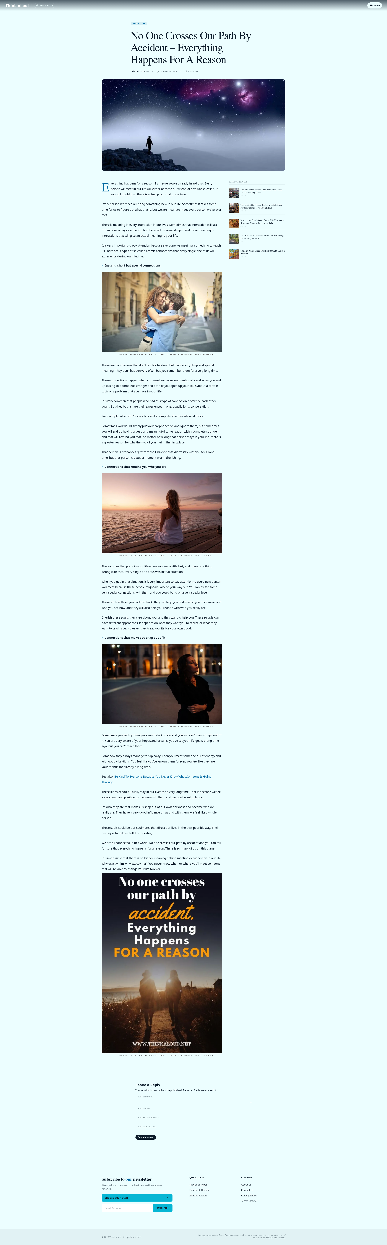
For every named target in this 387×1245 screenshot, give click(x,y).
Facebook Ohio (198, 1195)
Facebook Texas (198, 1184)
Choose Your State (116, 1197)
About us (246, 1184)
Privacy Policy (249, 1195)
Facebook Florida (199, 1190)
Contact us (247, 1190)
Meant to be (138, 23)
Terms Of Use (249, 1201)
